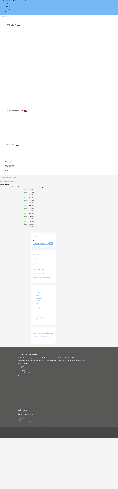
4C (39, 309)
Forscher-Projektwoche (39, 273)
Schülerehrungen (37, 259)
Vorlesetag (38, 320)
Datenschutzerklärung (26, 371)
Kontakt (22, 366)
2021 (44, 333)
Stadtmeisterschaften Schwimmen (41, 277)
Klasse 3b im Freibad (38, 269)
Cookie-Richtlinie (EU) (26, 373)
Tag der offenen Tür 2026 (40, 254)
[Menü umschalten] (18, 25)
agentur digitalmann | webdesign (35, 429)
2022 (48, 333)
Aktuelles (8, 181)
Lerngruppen (39, 298)
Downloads (23, 369)
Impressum (23, 370)
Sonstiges (38, 311)
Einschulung (38, 336)
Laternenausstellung (41, 295)
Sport (37, 314)
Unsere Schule (39, 317)
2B (39, 300)
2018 (39, 333)
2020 (42, 333)
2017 (37, 333)
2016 (34, 333)
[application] (16, 25)
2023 (52, 333)
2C (39, 303)
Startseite (2, 181)
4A (39, 306)
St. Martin (34, 338)
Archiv (14, 181)
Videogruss (38, 338)
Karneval (38, 292)
